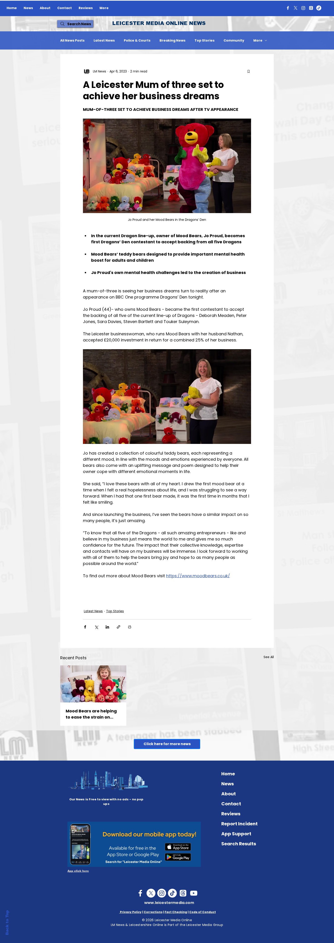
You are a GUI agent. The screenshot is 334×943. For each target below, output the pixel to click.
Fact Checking (176, 912)
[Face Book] (140, 893)
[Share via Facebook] (85, 627)
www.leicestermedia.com (169, 902)
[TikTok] (318, 7)
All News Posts (72, 40)
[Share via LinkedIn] (107, 627)
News (227, 784)
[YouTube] (193, 893)
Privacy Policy (130, 912)
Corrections (153, 912)
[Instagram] (303, 7)
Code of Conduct (202, 912)
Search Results (238, 844)
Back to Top (7, 922)
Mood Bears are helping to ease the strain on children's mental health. (92, 714)
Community (234, 40)
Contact (231, 804)
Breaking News (172, 40)
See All (269, 657)
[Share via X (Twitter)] (96, 627)
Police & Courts (137, 40)
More (257, 40)
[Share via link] (118, 627)
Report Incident (239, 824)
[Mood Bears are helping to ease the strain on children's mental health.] (93, 683)
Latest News (104, 40)
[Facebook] (287, 7)
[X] (295, 7)
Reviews (230, 814)
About (228, 794)
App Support (236, 834)
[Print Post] (129, 627)
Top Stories (204, 40)
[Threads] (311, 7)
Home (228, 774)
